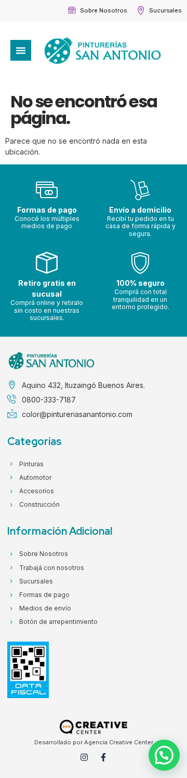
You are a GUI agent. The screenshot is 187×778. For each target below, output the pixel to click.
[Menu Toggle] (20, 50)
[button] (164, 755)
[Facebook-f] (103, 757)
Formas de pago (47, 209)
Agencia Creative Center (118, 742)
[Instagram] (84, 757)
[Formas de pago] (47, 190)
